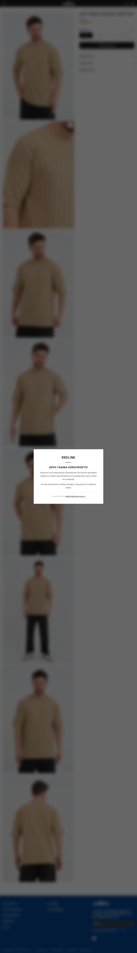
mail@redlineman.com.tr (75, 496)
